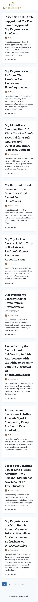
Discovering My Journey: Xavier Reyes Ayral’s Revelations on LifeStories (15, 303)
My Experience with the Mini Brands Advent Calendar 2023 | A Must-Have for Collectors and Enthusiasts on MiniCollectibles (18, 533)
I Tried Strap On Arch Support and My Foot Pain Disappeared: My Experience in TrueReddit (19, 25)
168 (22, 584)
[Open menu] (34, 4)
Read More (10, 59)
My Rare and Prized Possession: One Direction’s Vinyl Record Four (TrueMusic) (18, 193)
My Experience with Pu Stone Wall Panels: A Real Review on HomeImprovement (18, 79)
